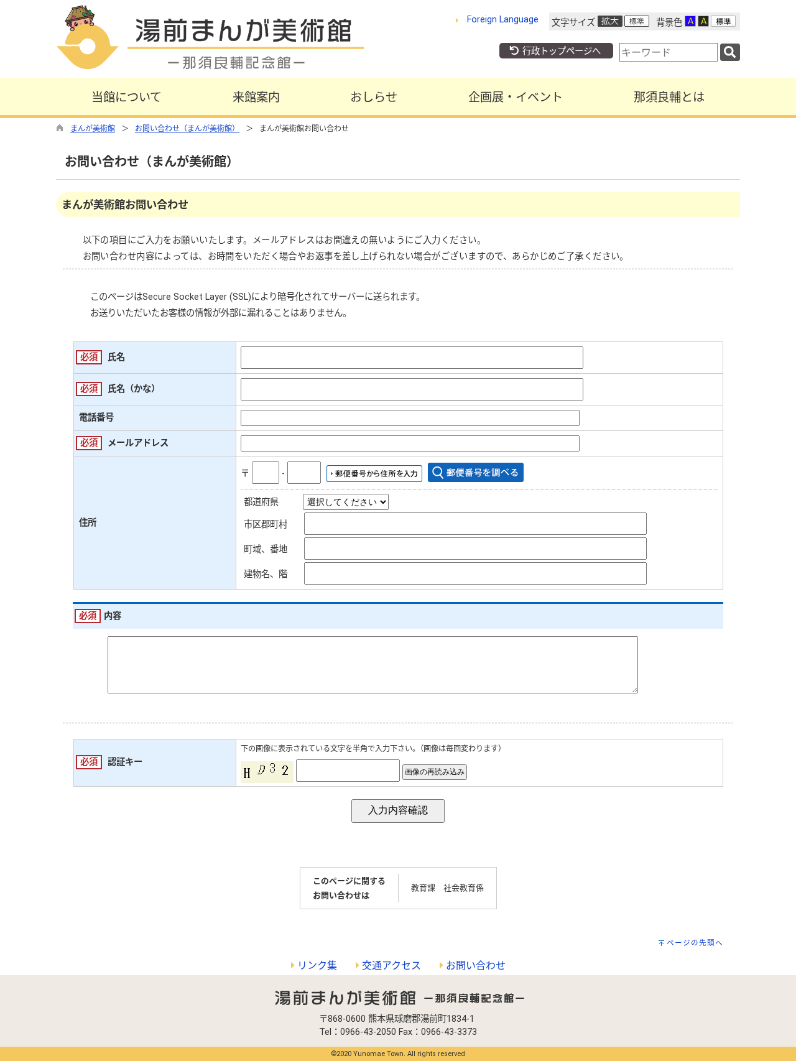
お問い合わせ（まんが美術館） (187, 128)
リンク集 (316, 965)
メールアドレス (138, 443)
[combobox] (668, 52)
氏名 (116, 357)
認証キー (125, 762)
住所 (87, 522)
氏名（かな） (134, 389)
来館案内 (256, 97)
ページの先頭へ (695, 942)
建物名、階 (265, 574)
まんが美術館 (92, 128)
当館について (126, 97)
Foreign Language (503, 19)
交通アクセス (390, 965)
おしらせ (373, 97)
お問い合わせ (474, 965)
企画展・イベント (515, 97)
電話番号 (96, 417)
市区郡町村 (265, 524)
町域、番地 (265, 549)
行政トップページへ (560, 51)
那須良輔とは (669, 97)
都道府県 (261, 502)
